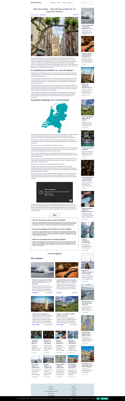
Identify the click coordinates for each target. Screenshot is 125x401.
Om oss (58, 2)
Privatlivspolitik (104, 398)
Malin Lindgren (35, 324)
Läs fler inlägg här (55, 254)
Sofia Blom (59, 292)
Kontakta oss (70, 2)
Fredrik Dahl (35, 292)
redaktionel (75, 14)
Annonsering (53, 2)
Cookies (63, 2)
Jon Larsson (42, 14)
